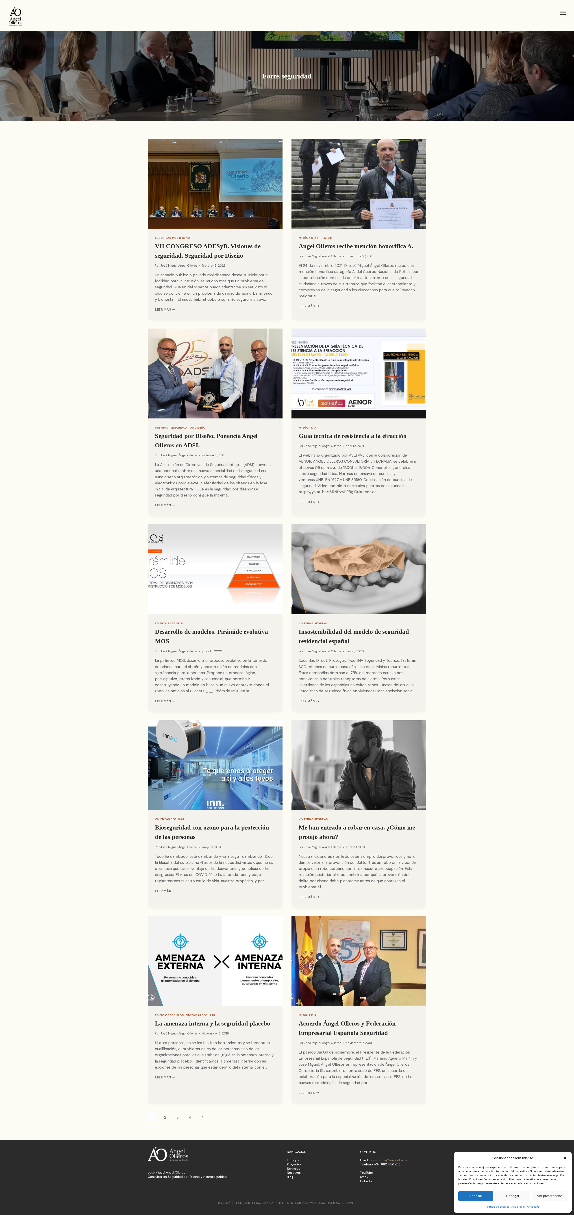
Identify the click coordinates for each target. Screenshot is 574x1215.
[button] (565, 1158)
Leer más (165, 309)
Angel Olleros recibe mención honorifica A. (356, 246)
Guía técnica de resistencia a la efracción (353, 435)
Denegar (512, 1196)
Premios (325, 238)
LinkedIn (366, 1181)
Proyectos (294, 1164)
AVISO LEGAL (318, 1203)
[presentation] (215, 184)
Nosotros (294, 1173)
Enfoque (293, 1160)
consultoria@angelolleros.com (392, 1160)
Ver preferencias (550, 1196)
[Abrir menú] (563, 12)
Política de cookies (497, 1206)
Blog (290, 1177)
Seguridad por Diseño (172, 238)
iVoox (364, 1177)
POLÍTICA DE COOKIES (342, 1203)
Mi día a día (307, 238)
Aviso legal (518, 1206)
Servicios (293, 1169)
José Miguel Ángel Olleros (179, 266)
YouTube (366, 1173)
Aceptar (475, 1196)
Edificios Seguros (169, 623)
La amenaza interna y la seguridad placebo (212, 1023)
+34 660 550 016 (387, 1164)
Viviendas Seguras (313, 623)
